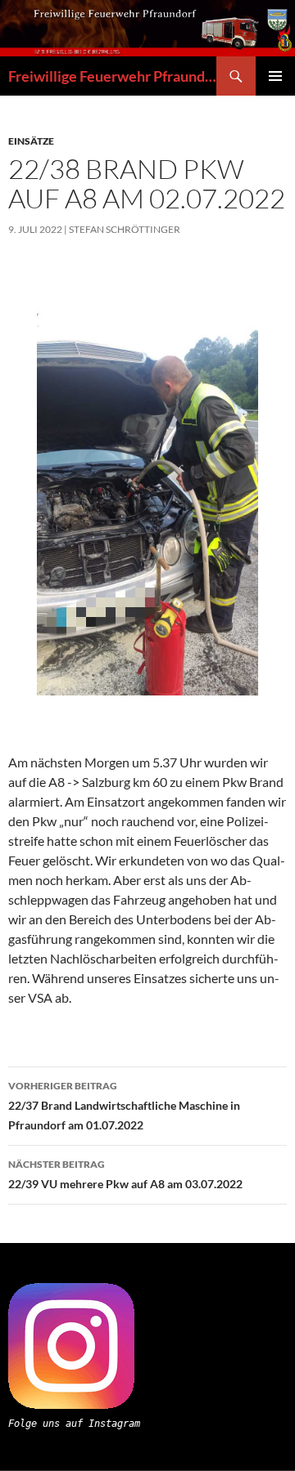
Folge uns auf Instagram (74, 1423)
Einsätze (31, 141)
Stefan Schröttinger (124, 229)
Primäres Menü (275, 76)
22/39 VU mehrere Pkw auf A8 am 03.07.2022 (125, 1174)
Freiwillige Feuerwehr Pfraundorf (112, 76)
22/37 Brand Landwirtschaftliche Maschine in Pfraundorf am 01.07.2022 (124, 1106)
